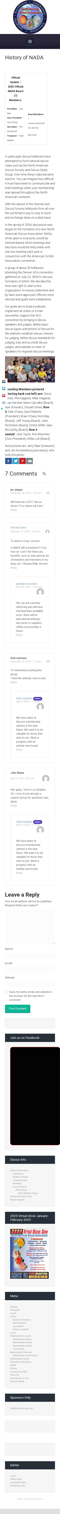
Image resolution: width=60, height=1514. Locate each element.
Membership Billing (22, 1339)
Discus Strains (20, 1186)
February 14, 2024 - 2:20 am (25, 531)
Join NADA (18, 1326)
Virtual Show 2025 (18, 1371)
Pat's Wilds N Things (28, 1193)
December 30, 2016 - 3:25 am (26, 493)
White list (14, 1375)
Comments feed (18, 1482)
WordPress (38, 1499)
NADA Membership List (21, 1408)
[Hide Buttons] (1, 408)
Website (9, 977)
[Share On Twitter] (15, 461)
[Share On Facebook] (8, 461)
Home (13, 1316)
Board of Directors (22, 1320)
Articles (14, 1307)
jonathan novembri (26, 583)
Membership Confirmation (25, 1355)
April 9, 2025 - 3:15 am (28, 701)
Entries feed (16, 1479)
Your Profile (18, 1349)
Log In (13, 1333)
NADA (20, 1499)
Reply (13, 509)
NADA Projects (17, 1199)
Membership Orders (22, 1346)
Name (9, 949)
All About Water (20, 1177)
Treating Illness (20, 1180)
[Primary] (30, 41)
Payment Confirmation (20, 1362)
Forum (13, 1313)
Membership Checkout (21, 1352)
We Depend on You (19, 1378)
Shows (13, 1368)
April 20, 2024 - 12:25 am (29, 587)
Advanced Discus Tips (21, 1196)
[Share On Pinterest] (22, 461)
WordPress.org (17, 1485)
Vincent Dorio (18, 527)
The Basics (18, 1174)
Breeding (17, 1183)
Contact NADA (17, 1381)
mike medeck (24, 698)
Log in (13, 1476)
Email (8, 963)
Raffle (13, 1365)
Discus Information (19, 1170)
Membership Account (20, 1336)
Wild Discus (21, 1190)
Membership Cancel (22, 1342)
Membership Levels (19, 1358)
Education (15, 1310)
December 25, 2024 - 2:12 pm (26, 661)
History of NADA (21, 1329)
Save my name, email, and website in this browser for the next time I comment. (30, 996)
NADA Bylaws (19, 1323)
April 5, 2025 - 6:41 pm (22, 778)
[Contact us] (29, 461)
